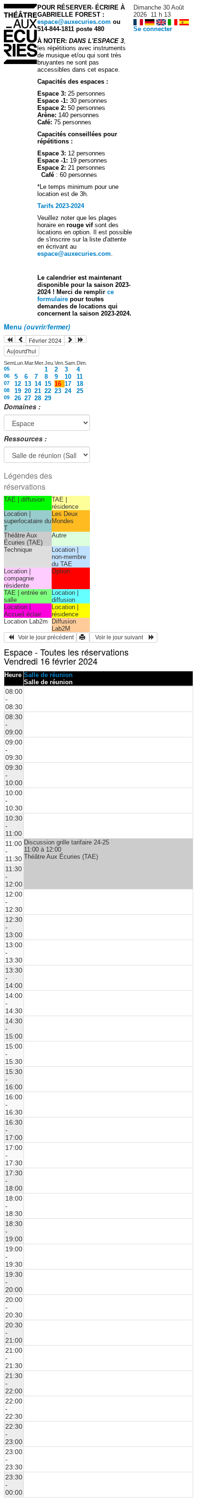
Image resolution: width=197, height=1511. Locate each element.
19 (17, 390)
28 (37, 398)
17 (68, 383)
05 (7, 369)
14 (37, 383)
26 (17, 398)
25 (80, 390)
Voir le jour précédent (44, 637)
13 (27, 383)
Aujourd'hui (21, 351)
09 (7, 397)
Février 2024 (45, 340)
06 (7, 376)
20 (27, 390)
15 (47, 383)
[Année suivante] (81, 339)
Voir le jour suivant (120, 637)
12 (17, 383)
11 (80, 376)
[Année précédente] (9, 339)
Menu (37, 326)
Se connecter (152, 29)
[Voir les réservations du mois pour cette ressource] (20, 339)
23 (58, 390)
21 (37, 390)
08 (7, 390)
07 (7, 383)
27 (27, 398)
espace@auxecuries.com (74, 21)
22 (47, 390)
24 (68, 390)
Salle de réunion (48, 675)
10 (68, 376)
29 (47, 398)
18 (80, 383)
